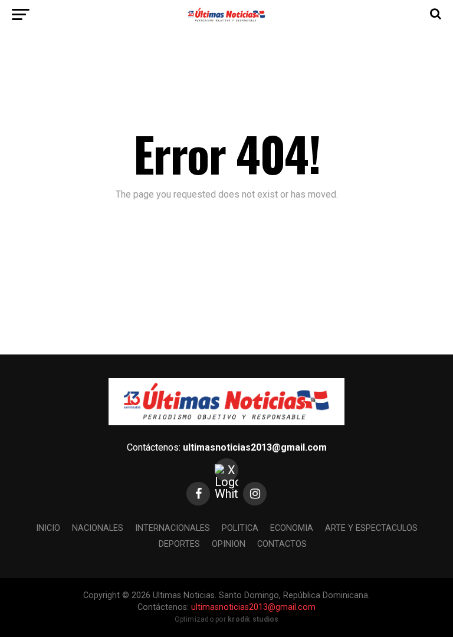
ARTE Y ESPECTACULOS (371, 528)
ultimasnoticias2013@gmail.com (255, 447)
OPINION (228, 544)
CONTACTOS (282, 544)
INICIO (48, 528)
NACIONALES (97, 528)
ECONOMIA (291, 528)
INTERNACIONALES (172, 528)
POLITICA (240, 528)
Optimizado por (227, 619)
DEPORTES (179, 544)
